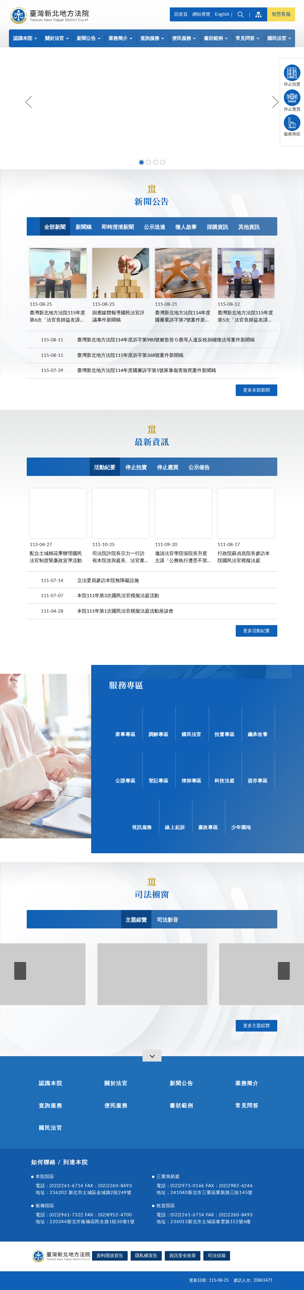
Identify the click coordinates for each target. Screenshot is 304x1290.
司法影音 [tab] (167, 920)
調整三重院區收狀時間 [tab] (162, 162)
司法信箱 (217, 1255)
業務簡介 (247, 1083)
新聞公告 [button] (86, 38)
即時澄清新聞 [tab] (118, 227)
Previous (29, 102)
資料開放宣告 (109, 1255)
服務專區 (292, 134)
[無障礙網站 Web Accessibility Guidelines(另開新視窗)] (254, 1256)
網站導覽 (201, 14)
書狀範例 (181, 1105)
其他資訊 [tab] (249, 227)
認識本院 (50, 1083)
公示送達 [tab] (154, 227)
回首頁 (181, 14)
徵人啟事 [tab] (186, 227)
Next (275, 102)
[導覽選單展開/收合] (152, 1056)
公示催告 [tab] (199, 467)
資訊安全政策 (182, 1255)
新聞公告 (181, 1083)
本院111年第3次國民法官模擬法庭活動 (118, 595)
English (222, 14)
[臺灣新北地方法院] (49, 15)
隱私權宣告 (146, 1255)
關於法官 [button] (54, 38)
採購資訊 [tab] (217, 227)
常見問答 (247, 1105)
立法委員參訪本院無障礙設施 (108, 580)
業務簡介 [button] (118, 38)
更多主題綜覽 (256, 1026)
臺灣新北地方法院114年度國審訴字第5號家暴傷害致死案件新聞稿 (146, 370)
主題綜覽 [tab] (136, 920)
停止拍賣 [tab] (136, 467)
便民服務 (116, 1105)
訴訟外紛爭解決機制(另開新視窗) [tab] (148, 162)
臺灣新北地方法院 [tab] (141, 162)
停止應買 (292, 109)
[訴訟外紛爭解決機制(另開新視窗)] (152, 108)
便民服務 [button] (181, 38)
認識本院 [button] (22, 38)
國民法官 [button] (276, 38)
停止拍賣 (292, 84)
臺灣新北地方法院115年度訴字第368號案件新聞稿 (130, 355)
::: (3, 4)
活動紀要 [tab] (104, 467)
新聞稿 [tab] (84, 227)
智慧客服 (281, 14)
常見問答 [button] (245, 38)
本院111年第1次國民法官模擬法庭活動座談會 (125, 611)
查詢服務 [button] (149, 38)
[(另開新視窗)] (152, 974)
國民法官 (50, 1128)
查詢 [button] (240, 14)
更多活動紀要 (256, 631)
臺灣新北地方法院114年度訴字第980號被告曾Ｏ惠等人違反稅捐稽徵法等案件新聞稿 (166, 340)
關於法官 (116, 1083)
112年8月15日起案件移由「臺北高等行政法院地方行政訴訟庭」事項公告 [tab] (155, 162)
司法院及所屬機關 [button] (258, 14)
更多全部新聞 (256, 390)
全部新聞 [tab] (55, 227)
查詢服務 (50, 1105)
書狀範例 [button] (213, 38)
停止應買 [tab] (167, 467)
